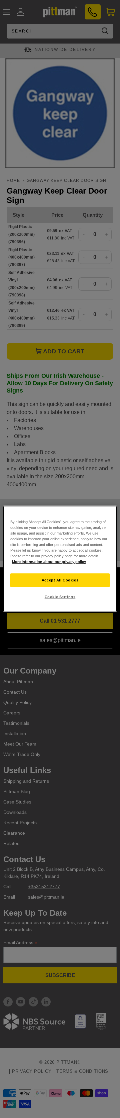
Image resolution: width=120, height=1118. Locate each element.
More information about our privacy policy (49, 562)
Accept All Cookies (60, 580)
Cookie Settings (60, 597)
